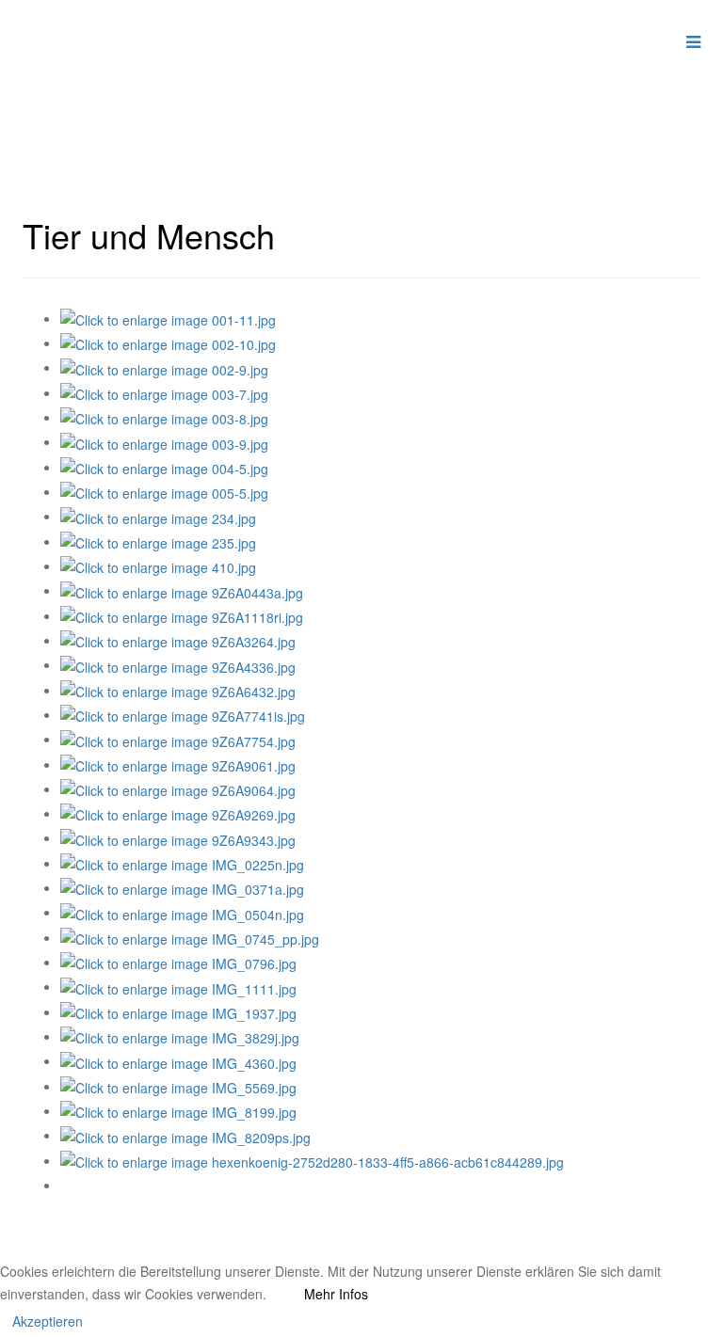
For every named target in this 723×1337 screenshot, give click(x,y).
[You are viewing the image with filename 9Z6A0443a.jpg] (181, 590)
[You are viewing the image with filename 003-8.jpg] (164, 416)
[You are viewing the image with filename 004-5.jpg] (164, 466)
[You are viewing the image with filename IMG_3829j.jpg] (179, 1036)
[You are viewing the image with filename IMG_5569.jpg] (178, 1085)
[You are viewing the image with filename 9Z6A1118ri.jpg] (181, 615)
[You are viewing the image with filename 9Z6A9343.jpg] (178, 837)
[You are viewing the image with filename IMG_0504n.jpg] (182, 911)
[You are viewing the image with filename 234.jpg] (158, 515)
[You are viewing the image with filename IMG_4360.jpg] (178, 1060)
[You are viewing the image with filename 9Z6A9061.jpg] (178, 764)
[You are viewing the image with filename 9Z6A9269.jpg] (178, 813)
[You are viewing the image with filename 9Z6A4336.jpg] (178, 664)
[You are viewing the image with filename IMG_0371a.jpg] (182, 887)
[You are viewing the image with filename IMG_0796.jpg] (178, 961)
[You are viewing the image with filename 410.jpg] (158, 565)
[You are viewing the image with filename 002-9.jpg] (164, 367)
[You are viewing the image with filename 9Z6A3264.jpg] (178, 639)
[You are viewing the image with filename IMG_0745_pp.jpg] (189, 937)
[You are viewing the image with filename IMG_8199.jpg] (178, 1110)
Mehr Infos (336, 1293)
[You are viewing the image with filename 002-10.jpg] (168, 342)
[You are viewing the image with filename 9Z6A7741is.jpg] (182, 714)
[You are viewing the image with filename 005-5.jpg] (164, 491)
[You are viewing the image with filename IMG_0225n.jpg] (182, 862)
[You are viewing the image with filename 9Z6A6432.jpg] (178, 689)
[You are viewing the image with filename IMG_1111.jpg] (178, 986)
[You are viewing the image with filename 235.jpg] (158, 541)
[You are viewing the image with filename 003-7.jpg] (164, 392)
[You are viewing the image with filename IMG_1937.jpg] (178, 1011)
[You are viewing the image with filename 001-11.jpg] (168, 318)
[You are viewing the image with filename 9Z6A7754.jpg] (178, 738)
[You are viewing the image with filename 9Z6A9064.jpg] (178, 788)
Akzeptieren (47, 1321)
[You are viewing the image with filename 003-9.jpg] (164, 441)
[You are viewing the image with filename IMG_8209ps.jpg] (185, 1134)
